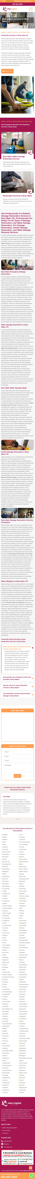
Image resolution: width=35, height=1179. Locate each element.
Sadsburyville (23, 974)
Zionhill (21, 1092)
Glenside (5, 1016)
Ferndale (5, 979)
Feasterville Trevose (8, 977)
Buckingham (6, 886)
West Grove (22, 1065)
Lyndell (21, 852)
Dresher (4, 950)
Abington (5, 834)
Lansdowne (5, 1090)
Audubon (5, 847)
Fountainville (6, 994)
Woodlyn (21, 1075)
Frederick (5, 996)
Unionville (22, 1036)
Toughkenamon (23, 1028)
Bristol (4, 874)
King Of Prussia (6, 1070)
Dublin (4, 955)
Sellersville (22, 989)
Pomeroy (22, 950)
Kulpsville (5, 1075)
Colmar (4, 923)
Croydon (4, 930)
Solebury (22, 999)
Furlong (4, 999)
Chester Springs (7, 908)
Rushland (22, 972)
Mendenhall (22, 866)
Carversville (5, 888)
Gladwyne (5, 1004)
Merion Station (23, 869)
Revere (21, 960)
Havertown (5, 1036)
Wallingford (22, 1050)
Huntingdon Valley (7, 1050)
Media (21, 864)
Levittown (22, 837)
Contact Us (8, 71)
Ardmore (4, 839)
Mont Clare (22, 876)
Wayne (21, 1060)
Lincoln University (24, 842)
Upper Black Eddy (24, 1038)
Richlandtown (23, 964)
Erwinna (4, 964)
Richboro (22, 962)
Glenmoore (5, 1011)
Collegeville (5, 920)
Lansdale (5, 1087)
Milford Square (23, 871)
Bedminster (5, 854)
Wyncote (21, 1085)
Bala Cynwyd (6, 852)
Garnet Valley (6, 1001)
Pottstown (22, 952)
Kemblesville (6, 1063)
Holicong (5, 1041)
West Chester (23, 1063)
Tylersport (22, 1033)
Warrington (22, 1055)
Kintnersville (6, 1073)
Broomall (5, 879)
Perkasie (21, 928)
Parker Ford (22, 920)
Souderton (22, 1001)
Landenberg (5, 1082)
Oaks (20, 908)
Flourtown (5, 982)
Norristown (22, 898)
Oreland (21, 910)
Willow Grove (23, 1073)
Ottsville (21, 913)
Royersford (22, 969)
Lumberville (22, 849)
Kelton (4, 1060)
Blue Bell (5, 866)
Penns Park (22, 925)
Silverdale (22, 994)
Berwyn (4, 859)
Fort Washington (7, 991)
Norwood (22, 903)
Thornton (22, 1026)
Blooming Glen (6, 864)
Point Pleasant (23, 947)
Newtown (22, 893)
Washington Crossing (25, 1058)
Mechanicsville (23, 861)
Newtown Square (24, 896)
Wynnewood (23, 1087)
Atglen (4, 844)
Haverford (5, 1033)
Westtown (22, 1070)
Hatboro (4, 1028)
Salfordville (22, 982)
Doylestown (5, 947)
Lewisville (22, 839)
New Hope (22, 888)
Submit (17, 776)
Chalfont (4, 896)
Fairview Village (7, 974)
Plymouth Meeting (24, 942)
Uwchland (22, 1043)
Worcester (22, 1077)
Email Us (6, 1144)
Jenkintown (5, 1058)
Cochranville (6, 918)
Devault (4, 940)
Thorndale (22, 1023)
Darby (4, 937)
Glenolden (5, 1014)
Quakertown (22, 957)
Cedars (4, 891)
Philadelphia (23, 930)
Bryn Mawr (5, 883)
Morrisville (22, 881)
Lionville (21, 847)
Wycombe (22, 1082)
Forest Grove (6, 989)
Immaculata (5, 1053)
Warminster (22, 1053)
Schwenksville (23, 987)
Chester (4, 903)
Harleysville (5, 1026)
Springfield (22, 1016)
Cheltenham (6, 901)
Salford (21, 979)
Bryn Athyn (5, 881)
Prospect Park (23, 955)
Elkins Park (5, 962)
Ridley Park (22, 967)
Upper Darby (23, 1041)
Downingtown (6, 945)
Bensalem (5, 856)
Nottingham (22, 906)
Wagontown (22, 1048)
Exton (4, 969)
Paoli (20, 918)
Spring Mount (23, 1014)
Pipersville (22, 937)
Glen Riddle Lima (7, 1009)
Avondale (5, 849)
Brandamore (6, 869)
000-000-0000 (9, 1177)
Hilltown (4, 1038)
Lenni (21, 834)
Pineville (21, 935)
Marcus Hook (23, 859)
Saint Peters (22, 977)
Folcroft (4, 984)
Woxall (21, 1080)
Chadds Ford (6, 893)
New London (23, 891)
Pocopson (22, 945)
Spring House (23, 1011)
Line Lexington (23, 844)
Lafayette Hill (6, 1077)
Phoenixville (23, 933)
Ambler (4, 837)
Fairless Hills (6, 972)
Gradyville (5, 1018)
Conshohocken (6, 925)
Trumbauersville (24, 1031)
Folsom (4, 987)
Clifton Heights (6, 913)
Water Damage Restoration (10, 1127)
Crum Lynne (5, 933)
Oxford (21, 915)
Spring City (22, 1009)
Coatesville (5, 915)
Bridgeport (5, 871)
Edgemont (5, 960)
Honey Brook (6, 1045)
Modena (21, 874)
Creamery (5, 928)
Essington (5, 967)
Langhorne (5, 1085)
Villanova (22, 1045)
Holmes (4, 1043)
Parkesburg (22, 923)
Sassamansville (24, 984)
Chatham (5, 898)
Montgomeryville (24, 879)
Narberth (21, 886)
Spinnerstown (23, 1006)
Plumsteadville (23, 940)
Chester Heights (7, 906)
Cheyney (5, 910)
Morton (21, 883)
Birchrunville (6, 861)
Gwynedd (5, 1021)
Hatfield (4, 1031)
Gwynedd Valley (7, 1023)
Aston (4, 842)
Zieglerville (22, 1090)
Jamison (4, 1055)
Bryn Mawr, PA (8, 1147)
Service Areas (6, 1130)
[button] (16, 819)
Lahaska (4, 1080)
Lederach (5, 1092)
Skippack (22, 996)
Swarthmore (22, 1018)
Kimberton (5, 1068)
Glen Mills (5, 1006)
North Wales (22, 901)
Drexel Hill (5, 952)
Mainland (22, 854)
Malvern (21, 856)
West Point (22, 1068)
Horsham (5, 1048)
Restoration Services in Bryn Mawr (17, 196)
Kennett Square (6, 1065)
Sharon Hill (22, 991)
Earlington (5, 957)
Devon (4, 942)
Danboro (4, 935)
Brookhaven (5, 876)
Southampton (23, 1004)
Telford (21, 1021)
